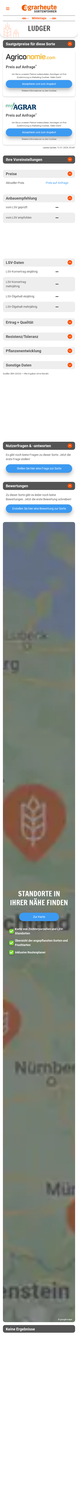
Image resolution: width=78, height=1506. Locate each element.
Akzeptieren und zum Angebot (39, 84)
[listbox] (7, 9)
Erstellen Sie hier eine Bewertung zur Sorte (39, 508)
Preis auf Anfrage (57, 182)
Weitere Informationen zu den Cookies (39, 91)
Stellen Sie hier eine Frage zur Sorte (39, 468)
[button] (39, 922)
